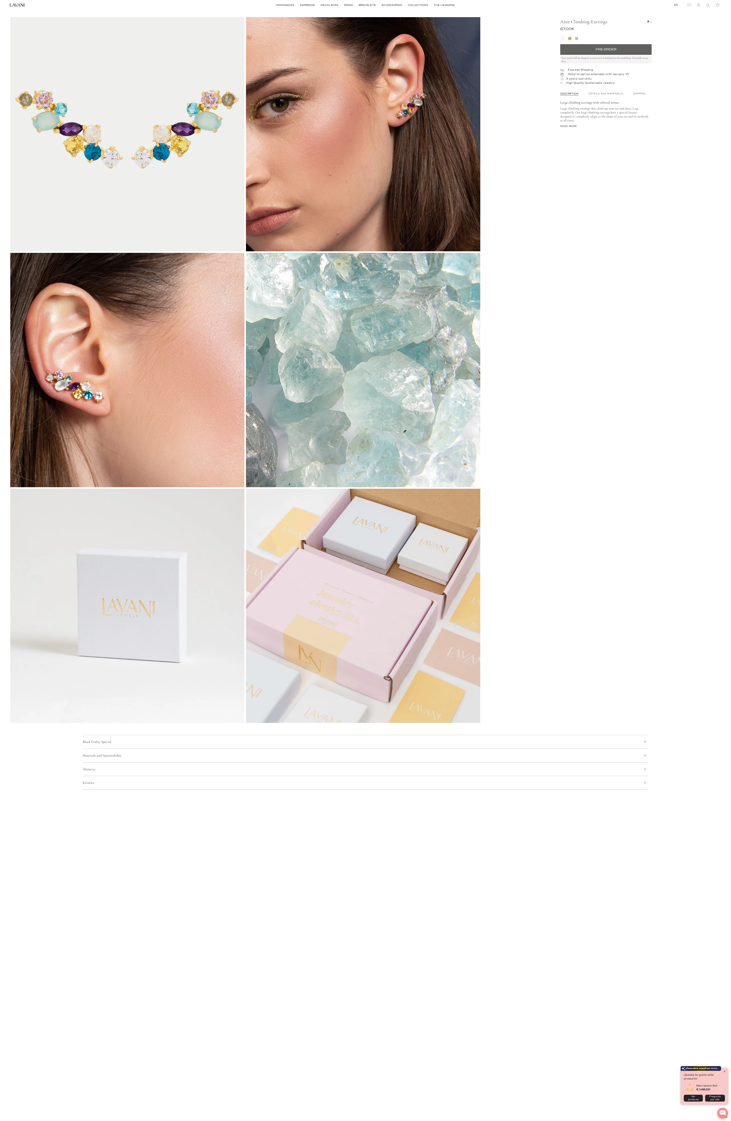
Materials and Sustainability (102, 755)
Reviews (88, 782)
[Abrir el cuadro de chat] (722, 1113)
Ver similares (693, 1098)
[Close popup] (724, 1071)
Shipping (639, 93)
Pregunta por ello (715, 1098)
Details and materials (605, 93)
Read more (568, 126)
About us (89, 769)
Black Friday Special (97, 741)
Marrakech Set (706, 1085)
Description (569, 93)
